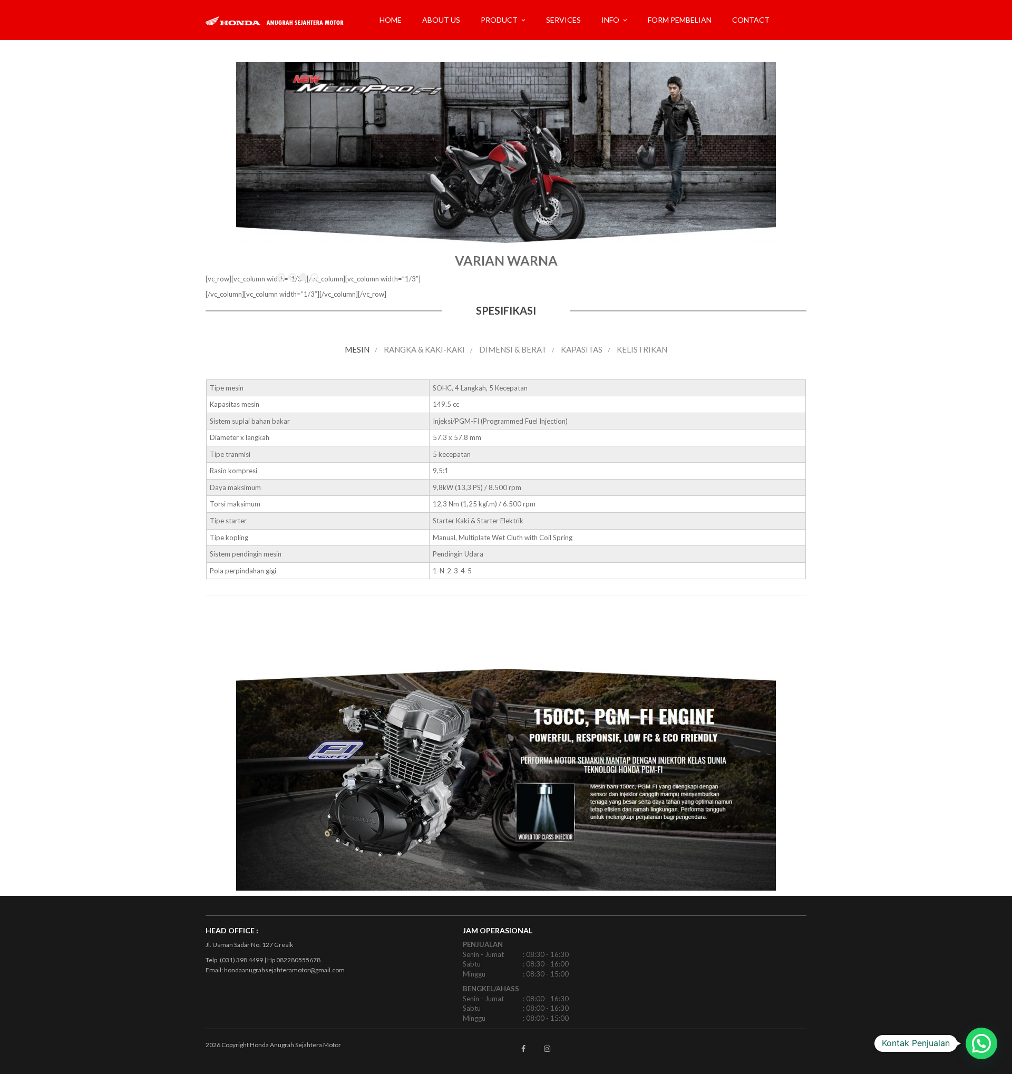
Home (391, 19)
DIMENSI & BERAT (513, 349)
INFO (610, 19)
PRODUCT (499, 19)
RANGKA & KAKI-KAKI (424, 349)
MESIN (357, 349)
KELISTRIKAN (642, 349)
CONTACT (751, 19)
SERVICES (563, 19)
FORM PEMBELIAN (680, 19)
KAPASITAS (581, 349)
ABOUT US (441, 19)
